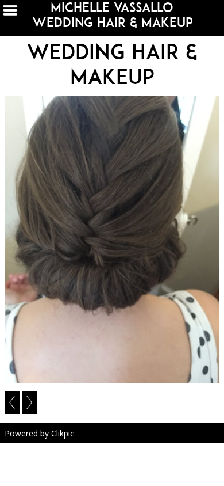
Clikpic (62, 433)
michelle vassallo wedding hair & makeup (112, 15)
